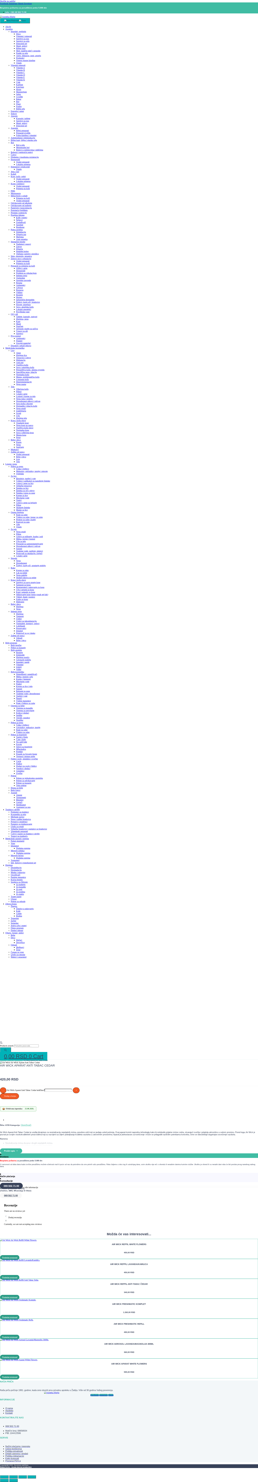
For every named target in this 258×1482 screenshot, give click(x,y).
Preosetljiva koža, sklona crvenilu (30, 370)
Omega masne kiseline (25, 60)
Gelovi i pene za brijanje (26, 503)
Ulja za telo (21, 541)
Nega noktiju (21, 575)
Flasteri (19, 341)
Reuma (19, 283)
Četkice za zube (23, 732)
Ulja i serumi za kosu (25, 590)
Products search (7, 1046)
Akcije (8, 27)
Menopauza (16, 193)
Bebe (13, 935)
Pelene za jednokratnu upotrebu (29, 778)
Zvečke (19, 773)
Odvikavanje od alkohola (21, 203)
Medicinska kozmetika (14, 348)
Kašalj (13, 174)
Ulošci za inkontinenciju (26, 621)
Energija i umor (17, 111)
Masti (18, 324)
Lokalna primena (23, 164)
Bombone (20, 227)
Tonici (19, 500)
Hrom (18, 89)
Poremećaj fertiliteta (19, 210)
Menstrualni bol (22, 147)
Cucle (18, 761)
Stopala (14, 558)
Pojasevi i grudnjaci (19, 822)
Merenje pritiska (17, 851)
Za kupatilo (21, 887)
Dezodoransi (21, 563)
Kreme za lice (22, 495)
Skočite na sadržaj (7, 1)
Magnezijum (21, 92)
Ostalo (19, 63)
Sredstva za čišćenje (19, 882)
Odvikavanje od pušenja (21, 205)
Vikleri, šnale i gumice (25, 597)
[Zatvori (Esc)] (31, 1477)
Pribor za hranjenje (19, 735)
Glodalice (20, 771)
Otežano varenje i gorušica (27, 254)
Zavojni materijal (23, 343)
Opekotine (20, 278)
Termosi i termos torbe (25, 756)
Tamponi (20, 616)
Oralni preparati (22, 162)
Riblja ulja (20, 109)
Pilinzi (19, 391)
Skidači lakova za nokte (26, 577)
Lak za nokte (21, 573)
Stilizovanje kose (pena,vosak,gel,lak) (32, 594)
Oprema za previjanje (25, 710)
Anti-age (20, 362)
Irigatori (19, 631)
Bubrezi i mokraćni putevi (22, 152)
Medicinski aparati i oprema (17, 838)
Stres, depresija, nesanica (21, 256)
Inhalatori (15, 846)
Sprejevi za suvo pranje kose (28, 582)
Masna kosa (21, 435)
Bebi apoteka (16, 650)
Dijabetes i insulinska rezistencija (25, 157)
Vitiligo (19, 292)
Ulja (18, 416)
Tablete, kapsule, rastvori (26, 316)
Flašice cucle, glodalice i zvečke (24, 759)
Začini (13, 921)
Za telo (14, 529)
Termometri (21, 797)
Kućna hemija (17, 880)
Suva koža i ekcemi (24, 403)
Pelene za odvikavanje (25, 780)
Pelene (13, 776)
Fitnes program (17, 928)
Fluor (18, 104)
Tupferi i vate (21, 696)
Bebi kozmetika (17, 672)
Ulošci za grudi (17, 826)
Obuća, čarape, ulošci (14, 933)
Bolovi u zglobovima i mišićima (29, 150)
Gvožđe (19, 97)
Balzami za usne (23, 691)
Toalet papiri (16, 896)
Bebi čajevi (15, 790)
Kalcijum (20, 87)
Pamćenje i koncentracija (21, 208)
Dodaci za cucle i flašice (26, 766)
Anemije (14, 128)
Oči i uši (14, 314)
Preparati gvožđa (23, 133)
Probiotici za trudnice (20, 812)
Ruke (13, 568)
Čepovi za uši (22, 331)
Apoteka (9, 29)
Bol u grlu (20, 145)
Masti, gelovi (21, 46)
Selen (18, 94)
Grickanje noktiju (23, 660)
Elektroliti (20, 655)
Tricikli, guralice (23, 718)
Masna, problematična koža (27, 377)
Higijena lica (21, 355)
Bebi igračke (16, 645)
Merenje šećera (17, 855)
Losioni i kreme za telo (25, 396)
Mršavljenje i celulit (19, 196)
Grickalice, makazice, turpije (28, 727)
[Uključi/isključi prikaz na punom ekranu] (13, 1477)
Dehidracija (21, 232)
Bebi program (11, 643)
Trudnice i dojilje (12, 809)
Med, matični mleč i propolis (28, 51)
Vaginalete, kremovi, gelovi (27, 623)
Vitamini (19, 664)
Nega (18, 445)
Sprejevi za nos (22, 39)
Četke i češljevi (22, 469)
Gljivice (19, 287)
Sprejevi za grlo (22, 41)
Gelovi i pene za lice (24, 483)
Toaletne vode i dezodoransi (28, 693)
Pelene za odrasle (18, 901)
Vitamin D (20, 75)
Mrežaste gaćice (17, 817)
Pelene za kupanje (23, 783)
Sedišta (19, 715)
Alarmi (19, 795)
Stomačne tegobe (18, 242)
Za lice (14, 476)
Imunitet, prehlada (18, 31)
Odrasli (19, 638)
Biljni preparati (22, 130)
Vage (13, 843)
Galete (19, 913)
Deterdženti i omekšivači (26, 674)
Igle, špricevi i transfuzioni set (23, 863)
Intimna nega (21, 275)
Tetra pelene (21, 785)
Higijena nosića (22, 657)
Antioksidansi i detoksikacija (23, 138)
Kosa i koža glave (18, 420)
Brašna (19, 916)
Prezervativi (21, 628)
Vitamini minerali (18, 65)
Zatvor (19, 246)
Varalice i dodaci (23, 768)
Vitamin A (20, 68)
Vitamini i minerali (24, 36)
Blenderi (19, 800)
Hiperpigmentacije (24, 382)
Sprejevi (19, 333)
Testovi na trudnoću (19, 836)
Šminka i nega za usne (25, 493)
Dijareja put (21, 234)
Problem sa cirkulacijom (26, 273)
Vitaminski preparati (19, 831)
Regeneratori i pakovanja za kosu (30, 587)
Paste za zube (22, 515)
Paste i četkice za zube (25, 703)
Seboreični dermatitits (25, 300)
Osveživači (15, 875)
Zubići (19, 667)
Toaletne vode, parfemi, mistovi (29, 551)
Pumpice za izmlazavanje (21, 824)
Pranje (19, 442)
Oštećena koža (22, 389)
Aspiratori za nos (23, 807)
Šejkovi (19, 220)
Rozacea (19, 290)
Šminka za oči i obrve (25, 490)
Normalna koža (22, 374)
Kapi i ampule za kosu (25, 592)
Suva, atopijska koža (25, 307)
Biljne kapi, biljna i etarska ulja (24, 140)
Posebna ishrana (17, 215)
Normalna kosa (22, 430)
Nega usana (21, 384)
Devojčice (20, 942)
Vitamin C (20, 72)
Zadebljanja (21, 411)
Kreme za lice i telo (24, 686)
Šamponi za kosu (23, 585)
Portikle (19, 751)
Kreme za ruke (22, 570)
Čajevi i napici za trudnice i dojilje (25, 834)
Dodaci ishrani (17, 930)
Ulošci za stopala (18, 954)
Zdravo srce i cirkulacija (21, 258)
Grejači (19, 802)
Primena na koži (23, 188)
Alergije (14, 116)
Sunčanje (20, 447)
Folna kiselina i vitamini (26, 135)
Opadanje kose (22, 423)
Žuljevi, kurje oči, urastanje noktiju (31, 565)
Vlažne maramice (23, 701)
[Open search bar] (1, 1043)
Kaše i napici (21, 217)
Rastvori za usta (23, 522)
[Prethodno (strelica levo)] (4, 1480)
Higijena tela (21, 418)
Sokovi (14, 114)
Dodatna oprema (23, 848)
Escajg (19, 744)
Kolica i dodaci (22, 713)
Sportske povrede (23, 280)
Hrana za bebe (17, 788)
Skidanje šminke (23, 507)
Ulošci (19, 619)
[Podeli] (22, 1477)
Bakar (18, 99)
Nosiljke (19, 720)
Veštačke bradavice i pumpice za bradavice (29, 829)
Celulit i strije (21, 394)
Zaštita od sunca (17, 452)
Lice (13, 350)
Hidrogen (20, 602)
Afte (18, 524)
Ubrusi (14, 899)
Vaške (18, 669)
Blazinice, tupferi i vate (26, 478)
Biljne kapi (20, 48)
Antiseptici (20, 285)
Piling (18, 505)
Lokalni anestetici (23, 309)
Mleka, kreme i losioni (25, 539)
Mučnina (20, 237)
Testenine (15, 918)
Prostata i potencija (19, 213)
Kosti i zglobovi (17, 184)
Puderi (19, 684)
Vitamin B (20, 70)
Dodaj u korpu (10, 1096)
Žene (18, 950)
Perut (18, 437)
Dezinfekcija (16, 867)
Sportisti (19, 225)
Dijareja (19, 249)
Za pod (19, 889)
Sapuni (19, 548)
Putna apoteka (17, 229)
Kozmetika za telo (18, 814)
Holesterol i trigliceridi (20, 167)
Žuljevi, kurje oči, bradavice (28, 302)
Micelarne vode (22, 498)
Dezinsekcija (16, 870)
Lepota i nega (11, 464)
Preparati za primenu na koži (23, 266)
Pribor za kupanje (18, 648)
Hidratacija (20, 360)
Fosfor (19, 106)
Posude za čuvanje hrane (26, 754)
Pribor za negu (17, 466)
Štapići (19, 698)
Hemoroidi (15, 159)
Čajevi (13, 155)
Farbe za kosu (22, 599)
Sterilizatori (21, 805)
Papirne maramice (18, 877)
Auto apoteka (22, 239)
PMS (13, 191)
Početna (3, 1060)
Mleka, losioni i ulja (24, 677)
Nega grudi (21, 408)
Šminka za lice (22, 488)
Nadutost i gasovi (23, 244)
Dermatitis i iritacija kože (26, 406)
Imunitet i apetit (22, 662)
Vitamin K (20, 80)
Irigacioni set (21, 43)
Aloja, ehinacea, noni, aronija (28, 56)
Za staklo (20, 894)
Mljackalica (21, 749)
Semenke (15, 923)
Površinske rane (23, 312)
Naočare (19, 326)
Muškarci (15, 449)
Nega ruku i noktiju (24, 399)
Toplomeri (15, 860)
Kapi (18, 321)
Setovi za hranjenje (24, 747)
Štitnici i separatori (18, 957)
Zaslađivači (21, 222)
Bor (17, 101)
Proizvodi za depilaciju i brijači (29, 553)
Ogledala (20, 474)
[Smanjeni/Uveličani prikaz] (4, 1477)
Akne (18, 353)
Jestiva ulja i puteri (18, 925)
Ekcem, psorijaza (23, 304)
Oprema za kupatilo (24, 708)
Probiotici (20, 58)
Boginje (19, 295)
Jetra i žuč (15, 171)
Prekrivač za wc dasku (25, 633)
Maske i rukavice (18, 872)
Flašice (19, 764)
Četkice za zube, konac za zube (29, 517)
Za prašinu (20, 892)
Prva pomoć (16, 336)
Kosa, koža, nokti (18, 176)
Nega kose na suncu (24, 425)
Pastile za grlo (22, 53)
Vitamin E (20, 77)
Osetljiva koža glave (24, 428)
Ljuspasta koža (22, 379)
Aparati (14, 793)
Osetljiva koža (22, 365)
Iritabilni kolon (22, 251)
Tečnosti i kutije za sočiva (27, 329)
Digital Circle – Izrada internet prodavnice (16, 1467)
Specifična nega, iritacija (26, 372)
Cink (18, 82)
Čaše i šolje (21, 739)
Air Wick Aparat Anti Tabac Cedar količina (25, 1090)
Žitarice (14, 906)
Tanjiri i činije (22, 737)
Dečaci (19, 940)
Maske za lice (22, 510)
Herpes (19, 297)
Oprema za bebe (18, 706)
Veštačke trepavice (24, 486)
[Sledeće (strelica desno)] (13, 1480)
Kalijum (19, 85)
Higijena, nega (22, 319)
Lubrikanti (20, 626)
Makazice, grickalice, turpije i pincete (32, 471)
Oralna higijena (17, 512)
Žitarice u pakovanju (25, 909)
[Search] (5, 1050)
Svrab (18, 413)
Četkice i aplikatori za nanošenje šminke (33, 481)
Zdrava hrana (11, 904)
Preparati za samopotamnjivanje (29, 544)
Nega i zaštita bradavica (21, 819)
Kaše (18, 911)
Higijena (19, 606)
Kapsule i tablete (23, 118)
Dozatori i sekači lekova (21, 345)
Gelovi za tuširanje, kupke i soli (29, 536)
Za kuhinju (20, 884)
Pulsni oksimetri (17, 841)
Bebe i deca (16, 440)
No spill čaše (21, 742)
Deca (18, 34)
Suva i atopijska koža (25, 367)
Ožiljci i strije (21, 268)
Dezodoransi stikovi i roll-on (28, 401)
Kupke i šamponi (23, 679)
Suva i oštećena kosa (25, 432)
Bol (12, 143)
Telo (13, 387)
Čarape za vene (17, 952)
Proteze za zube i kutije (26, 519)
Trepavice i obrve (23, 358)
